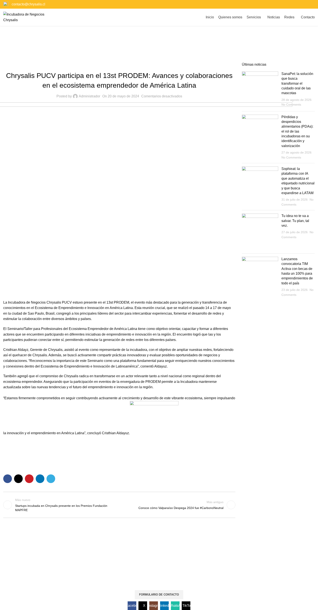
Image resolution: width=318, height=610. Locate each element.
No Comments (291, 104)
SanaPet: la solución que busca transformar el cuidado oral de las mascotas (297, 83)
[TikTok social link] (312, 4)
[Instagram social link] (295, 4)
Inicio (150, 46)
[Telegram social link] (51, 478)
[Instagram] (66, 578)
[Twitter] (55, 578)
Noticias (165, 46)
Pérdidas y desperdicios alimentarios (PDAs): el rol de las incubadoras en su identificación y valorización (297, 131)
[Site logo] (27, 17)
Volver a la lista (119, 505)
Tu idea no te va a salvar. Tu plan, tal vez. (295, 220)
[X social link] (290, 4)
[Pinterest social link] (29, 478)
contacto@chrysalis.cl (28, 4)
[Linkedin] (78, 578)
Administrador (89, 96)
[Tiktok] (90, 578)
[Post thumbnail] (260, 89)
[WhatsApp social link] (306, 4)
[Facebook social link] (284, 4)
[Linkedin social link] (301, 4)
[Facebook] (43, 578)
